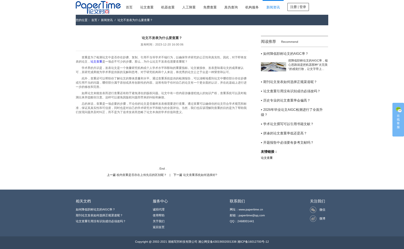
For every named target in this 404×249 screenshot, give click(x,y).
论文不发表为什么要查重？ (135, 20)
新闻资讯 (273, 7)
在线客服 (398, 121)
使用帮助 (159, 215)
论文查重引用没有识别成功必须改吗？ (101, 221)
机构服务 (252, 7)
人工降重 (189, 7)
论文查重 (147, 7)
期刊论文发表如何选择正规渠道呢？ (99, 215)
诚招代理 (159, 209)
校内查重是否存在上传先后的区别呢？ (142, 175)
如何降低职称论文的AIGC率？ (95, 209)
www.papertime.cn (251, 209)
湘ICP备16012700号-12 (253, 241)
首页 (129, 7)
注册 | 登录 (298, 7)
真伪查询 (231, 7)
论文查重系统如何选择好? (200, 175)
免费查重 (210, 7)
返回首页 (159, 227)
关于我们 (159, 221)
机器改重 (168, 7)
